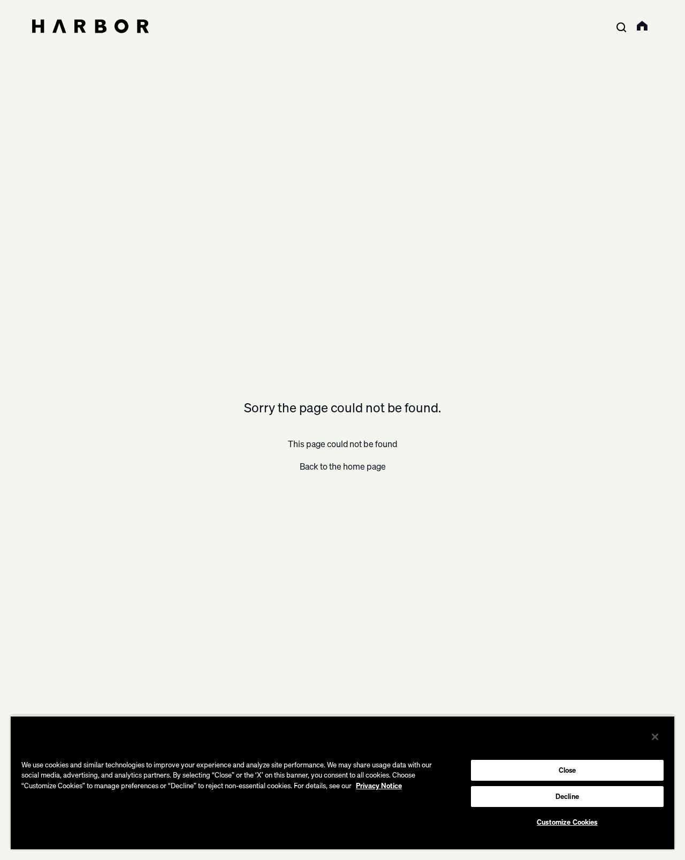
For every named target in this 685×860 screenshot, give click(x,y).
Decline (567, 796)
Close (567, 770)
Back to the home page (343, 466)
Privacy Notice (379, 785)
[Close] (655, 737)
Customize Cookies (567, 822)
